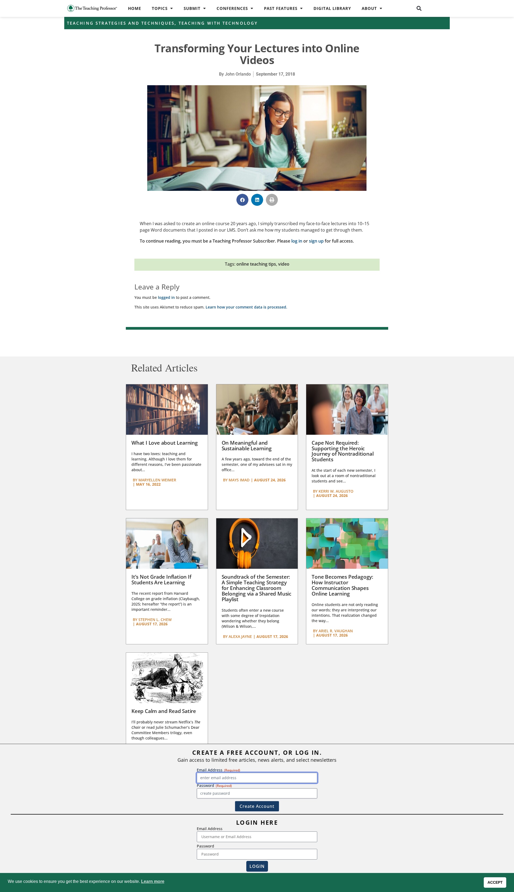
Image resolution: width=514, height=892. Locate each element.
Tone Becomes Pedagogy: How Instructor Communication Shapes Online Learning (342, 585)
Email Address (209, 828)
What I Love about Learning (164, 442)
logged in (166, 297)
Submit (192, 8)
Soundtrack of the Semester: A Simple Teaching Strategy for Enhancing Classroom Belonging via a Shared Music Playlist (256, 588)
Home (134, 8)
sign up (316, 241)
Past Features (280, 8)
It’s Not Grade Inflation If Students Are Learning (161, 579)
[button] (419, 8)
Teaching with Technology (218, 23)
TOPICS (160, 8)
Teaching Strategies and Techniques (121, 23)
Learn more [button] (152, 881)
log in (296, 241)
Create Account (257, 806)
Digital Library (332, 8)
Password (205, 846)
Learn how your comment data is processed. (246, 307)
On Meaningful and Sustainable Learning (247, 445)
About (369, 8)
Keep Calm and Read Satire (163, 711)
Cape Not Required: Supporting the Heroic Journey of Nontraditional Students (342, 451)
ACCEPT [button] (495, 882)
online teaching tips (256, 264)
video (283, 264)
